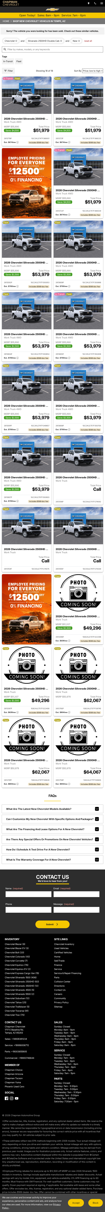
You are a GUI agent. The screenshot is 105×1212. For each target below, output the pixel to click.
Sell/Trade (59, 960)
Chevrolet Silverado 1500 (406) (21, 977)
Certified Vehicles (63, 952)
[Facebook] (6, 1098)
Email (62, 888)
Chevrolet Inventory (64, 944)
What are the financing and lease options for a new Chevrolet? (45, 829)
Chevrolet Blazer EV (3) (17, 948)
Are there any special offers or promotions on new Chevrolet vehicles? (49, 839)
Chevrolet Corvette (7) (16, 960)
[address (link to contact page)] (88, 3)
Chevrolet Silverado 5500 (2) (19, 994)
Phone (8, 904)
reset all (88, 41)
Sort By (77, 70)
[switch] (101, 3)
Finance (58, 965)
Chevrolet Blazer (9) (15, 944)
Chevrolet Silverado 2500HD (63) (22, 981)
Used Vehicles (61, 948)
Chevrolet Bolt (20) (14, 952)
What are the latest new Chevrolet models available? (38, 808)
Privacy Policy (61, 1002)
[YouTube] (16, 1098)
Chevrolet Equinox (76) (16, 965)
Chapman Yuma (13, 1082)
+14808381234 (19, 1039)
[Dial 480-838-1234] (95, 3)
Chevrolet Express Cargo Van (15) (22, 973)
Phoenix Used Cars (14, 1086)
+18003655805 (19, 1051)
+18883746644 (26, 1058)
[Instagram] (11, 1098)
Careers (58, 994)
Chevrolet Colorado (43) (17, 956)
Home (6, 21)
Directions (59, 985)
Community (60, 998)
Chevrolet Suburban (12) (17, 998)
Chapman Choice (13, 1070)
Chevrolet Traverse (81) (17, 1010)
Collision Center (62, 981)
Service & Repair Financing (67, 973)
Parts (56, 977)
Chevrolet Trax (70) (15, 1015)
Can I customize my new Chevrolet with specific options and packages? (50, 819)
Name (14, 888)
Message (63, 904)
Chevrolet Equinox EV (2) (18, 969)
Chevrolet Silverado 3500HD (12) (22, 985)
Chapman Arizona (14, 1074)
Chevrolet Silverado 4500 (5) (19, 990)
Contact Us (59, 990)
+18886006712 (21, 1045)
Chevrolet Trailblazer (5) (17, 1006)
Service (58, 969)
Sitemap (58, 1006)
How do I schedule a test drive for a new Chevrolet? (38, 849)
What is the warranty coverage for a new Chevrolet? (38, 859)
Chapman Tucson (14, 1078)
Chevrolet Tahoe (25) (15, 1002)
